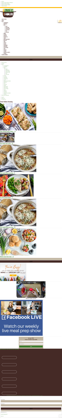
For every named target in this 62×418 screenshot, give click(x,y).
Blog (2, 64)
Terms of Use (28, 395)
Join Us (2, 416)
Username (3, 399)
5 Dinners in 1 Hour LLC (11, 395)
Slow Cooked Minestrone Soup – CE (7, 227)
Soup (5, 89)
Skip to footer (4, 5)
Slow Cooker (6, 88)
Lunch (5, 79)
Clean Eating (7, 71)
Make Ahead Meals (7, 80)
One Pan (5, 84)
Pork (4, 83)
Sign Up (3, 98)
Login (3, 97)
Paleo (6, 68)
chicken (5, 94)
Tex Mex (5, 91)
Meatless (5, 82)
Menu (3, 1)
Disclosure (23, 395)
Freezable (5, 77)
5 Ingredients (6, 65)
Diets (4, 67)
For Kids (5, 76)
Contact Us (4, 99)
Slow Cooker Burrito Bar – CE (6, 143)
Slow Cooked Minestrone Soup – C (7, 173)
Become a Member (5, 95)
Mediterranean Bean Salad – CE (7, 257)
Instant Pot (6, 78)
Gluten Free (7, 72)
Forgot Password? (4, 414)
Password (2, 403)
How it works (4, 62)
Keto (6, 73)
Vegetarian (7, 69)
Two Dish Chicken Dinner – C (6, 197)
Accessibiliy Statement (36, 395)
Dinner (5, 75)
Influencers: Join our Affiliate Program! (9, 349)
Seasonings (6, 86)
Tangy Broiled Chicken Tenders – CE (8, 131)
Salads (5, 85)
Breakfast (5, 66)
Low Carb (7, 74)
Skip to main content (5, 3)
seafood (5, 90)
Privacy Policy (18, 395)
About (3, 63)
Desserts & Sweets (7, 92)
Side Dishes (6, 87)
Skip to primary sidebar (6, 4)
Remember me (3, 412)
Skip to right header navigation (7, 2)
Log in (41, 395)
